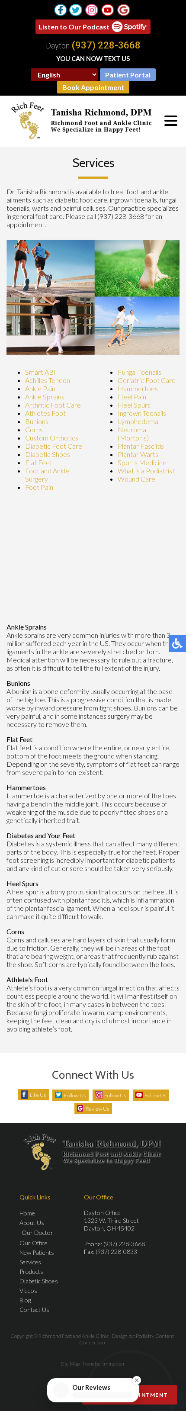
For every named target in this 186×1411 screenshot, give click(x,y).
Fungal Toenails (139, 372)
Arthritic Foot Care (53, 405)
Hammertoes (138, 388)
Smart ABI (40, 372)
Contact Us (34, 1309)
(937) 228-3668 (106, 45)
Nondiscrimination (103, 1363)
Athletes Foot (45, 413)
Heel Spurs (134, 405)
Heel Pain (132, 396)
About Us (31, 1222)
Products (31, 1271)
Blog (25, 1300)
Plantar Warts (138, 454)
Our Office (33, 1243)
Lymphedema (138, 421)
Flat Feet (38, 462)
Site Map (70, 1363)
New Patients (36, 1252)
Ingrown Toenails (142, 413)
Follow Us (75, 1095)
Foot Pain (39, 487)
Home (27, 1213)
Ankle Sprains (44, 396)
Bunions (36, 421)
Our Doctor (37, 1232)
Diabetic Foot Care (53, 446)
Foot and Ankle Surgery (47, 474)
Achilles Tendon (47, 380)
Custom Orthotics (51, 438)
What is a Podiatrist (146, 470)
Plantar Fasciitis (141, 446)
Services (30, 1262)
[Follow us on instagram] (92, 9)
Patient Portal (128, 75)
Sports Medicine (142, 462)
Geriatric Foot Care (147, 380)
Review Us (97, 1109)
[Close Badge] (139, 1376)
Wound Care (136, 479)
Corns (34, 429)
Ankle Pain (40, 388)
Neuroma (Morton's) (133, 433)
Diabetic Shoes (47, 454)
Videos (28, 1290)
